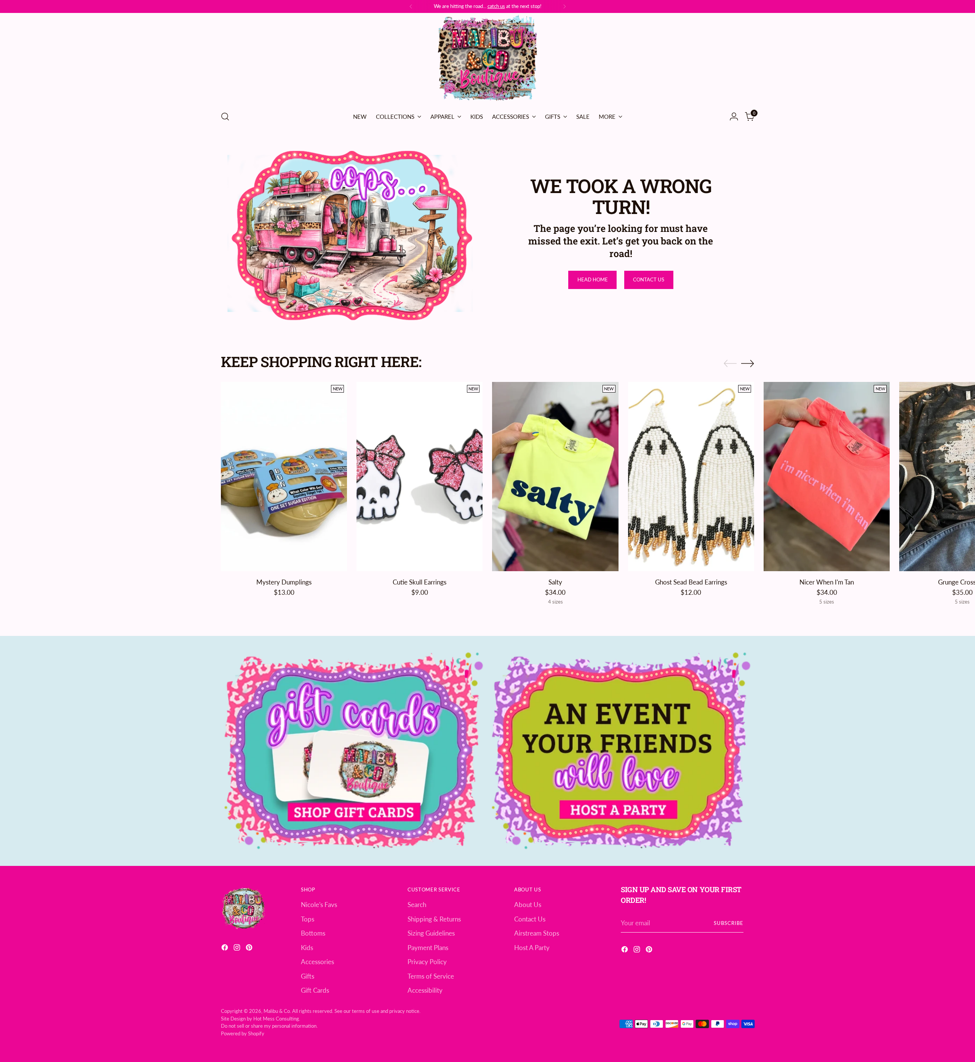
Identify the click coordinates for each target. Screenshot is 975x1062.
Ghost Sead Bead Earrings (691, 582)
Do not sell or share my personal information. (269, 1026)
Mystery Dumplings (284, 582)
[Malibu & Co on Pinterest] (249, 949)
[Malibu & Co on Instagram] (237, 949)
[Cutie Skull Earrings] (419, 476)
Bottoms (313, 933)
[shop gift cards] (354, 751)
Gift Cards (315, 990)
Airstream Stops (536, 933)
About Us (527, 905)
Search (417, 905)
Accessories (317, 962)
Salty (555, 582)
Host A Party (532, 948)
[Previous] (411, 6)
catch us (496, 6)
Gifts (307, 976)
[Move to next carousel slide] (747, 363)
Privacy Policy (427, 962)
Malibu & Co (277, 1011)
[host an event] (621, 751)
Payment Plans (428, 948)
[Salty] (555, 476)
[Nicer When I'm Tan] (827, 476)
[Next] (564, 6)
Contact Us (529, 919)
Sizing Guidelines (431, 933)
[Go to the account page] (734, 116)
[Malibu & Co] (487, 59)
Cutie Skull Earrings (419, 582)
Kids (307, 948)
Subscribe (728, 923)
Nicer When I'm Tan (826, 582)
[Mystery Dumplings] (284, 476)
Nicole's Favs (319, 905)
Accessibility (425, 990)
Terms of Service (431, 976)
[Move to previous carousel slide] (730, 363)
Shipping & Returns (434, 919)
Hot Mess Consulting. (276, 1019)
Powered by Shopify (242, 1033)
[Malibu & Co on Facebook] (225, 949)
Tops (307, 919)
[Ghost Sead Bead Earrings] (691, 476)
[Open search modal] (225, 116)
